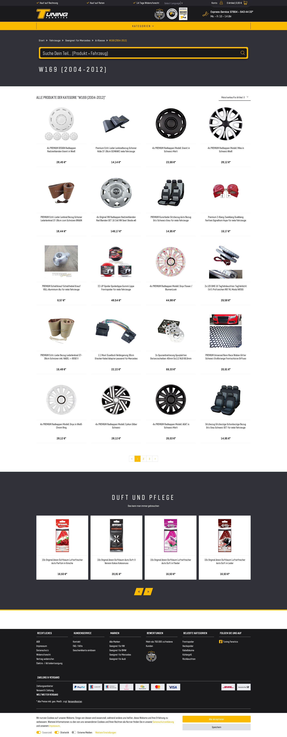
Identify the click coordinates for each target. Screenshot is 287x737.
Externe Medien (85, 732)
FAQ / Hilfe (78, 645)
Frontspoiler (188, 641)
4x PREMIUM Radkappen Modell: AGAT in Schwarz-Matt (171, 425)
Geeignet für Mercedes (78, 40)
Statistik (64, 732)
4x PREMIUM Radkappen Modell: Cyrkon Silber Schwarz (116, 425)
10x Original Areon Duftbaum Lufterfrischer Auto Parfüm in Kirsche (62, 561)
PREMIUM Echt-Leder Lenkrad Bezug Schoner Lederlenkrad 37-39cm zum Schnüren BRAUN (61, 218)
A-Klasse (100, 40)
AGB (38, 641)
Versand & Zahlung (45, 690)
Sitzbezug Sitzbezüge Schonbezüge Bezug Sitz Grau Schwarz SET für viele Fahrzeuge (225, 425)
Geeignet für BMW (117, 650)
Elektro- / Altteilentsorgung (49, 663)
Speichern (216, 727)
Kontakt (77, 641)
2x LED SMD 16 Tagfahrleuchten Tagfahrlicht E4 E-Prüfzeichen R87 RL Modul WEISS (226, 287)
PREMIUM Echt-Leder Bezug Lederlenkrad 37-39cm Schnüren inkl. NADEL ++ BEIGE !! (61, 356)
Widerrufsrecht (43, 654)
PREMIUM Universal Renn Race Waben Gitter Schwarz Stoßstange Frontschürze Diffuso (225, 356)
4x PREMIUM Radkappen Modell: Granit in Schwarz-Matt (171, 149)
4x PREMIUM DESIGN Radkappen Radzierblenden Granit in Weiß (61, 149)
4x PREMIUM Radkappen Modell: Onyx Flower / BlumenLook (171, 287)
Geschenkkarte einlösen (84, 650)
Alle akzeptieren (216, 719)
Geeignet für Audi (117, 658)
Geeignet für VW (117, 645)
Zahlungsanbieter (44, 685)
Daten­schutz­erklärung (163, 721)
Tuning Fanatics (230, 641)
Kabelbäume (188, 650)
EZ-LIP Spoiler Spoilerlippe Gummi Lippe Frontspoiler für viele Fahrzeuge (116, 287)
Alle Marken (114, 641)
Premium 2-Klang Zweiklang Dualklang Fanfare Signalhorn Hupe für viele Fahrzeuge (225, 218)
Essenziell (47, 732)
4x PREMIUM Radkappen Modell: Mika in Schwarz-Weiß (226, 149)
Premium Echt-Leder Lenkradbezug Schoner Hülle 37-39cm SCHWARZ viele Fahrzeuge (116, 149)
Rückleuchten (189, 658)
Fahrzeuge (55, 40)
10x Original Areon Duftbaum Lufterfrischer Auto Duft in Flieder (170, 561)
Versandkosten (75, 701)
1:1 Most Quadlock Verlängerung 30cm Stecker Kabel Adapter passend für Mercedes (116, 356)
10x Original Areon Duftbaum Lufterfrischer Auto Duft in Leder (224, 561)
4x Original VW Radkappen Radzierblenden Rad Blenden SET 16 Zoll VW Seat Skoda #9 (116, 218)
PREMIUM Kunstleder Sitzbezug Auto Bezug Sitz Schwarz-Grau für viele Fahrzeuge (171, 218)
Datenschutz (42, 650)
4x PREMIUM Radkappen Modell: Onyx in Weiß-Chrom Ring (61, 425)
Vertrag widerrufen (45, 658)
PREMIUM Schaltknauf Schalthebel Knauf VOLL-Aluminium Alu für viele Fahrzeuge (61, 287)
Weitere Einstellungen (105, 732)
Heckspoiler (188, 645)
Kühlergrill (187, 654)
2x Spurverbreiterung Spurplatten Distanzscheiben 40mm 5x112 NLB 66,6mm (170, 356)
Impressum (54, 725)
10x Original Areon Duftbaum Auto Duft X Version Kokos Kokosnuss (116, 561)
